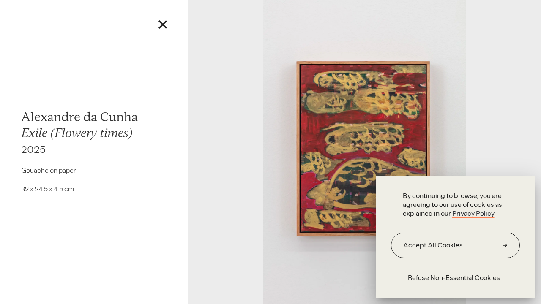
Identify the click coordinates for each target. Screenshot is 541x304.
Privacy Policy (473, 213)
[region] (455, 237)
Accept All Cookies (433, 245)
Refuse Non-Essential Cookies (454, 278)
